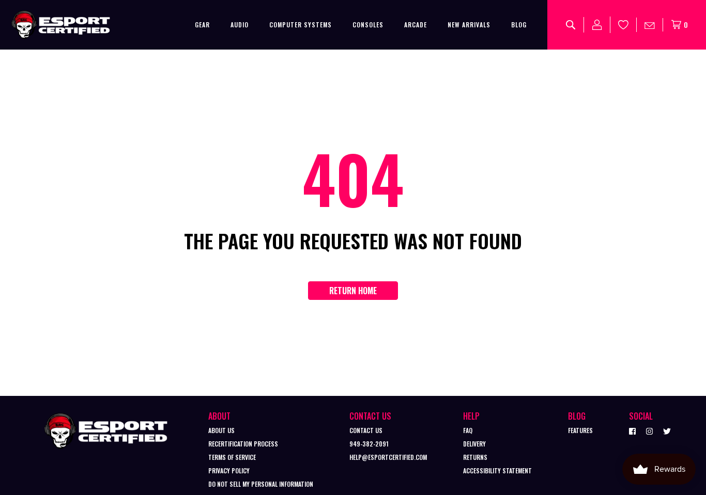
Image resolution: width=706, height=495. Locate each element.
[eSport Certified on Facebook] (632, 430)
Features (580, 430)
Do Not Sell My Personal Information (260, 484)
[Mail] (650, 24)
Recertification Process (243, 443)
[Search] (571, 25)
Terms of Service (232, 457)
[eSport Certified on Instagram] (649, 430)
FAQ (467, 430)
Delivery (474, 443)
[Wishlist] (623, 25)
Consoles (367, 24)
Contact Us (365, 430)
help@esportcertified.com (388, 457)
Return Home (353, 290)
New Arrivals (469, 24)
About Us (221, 430)
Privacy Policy (229, 470)
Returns (475, 457)
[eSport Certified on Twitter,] (667, 430)
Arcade (415, 24)
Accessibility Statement (497, 470)
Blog (519, 24)
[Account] (597, 25)
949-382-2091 (369, 443)
